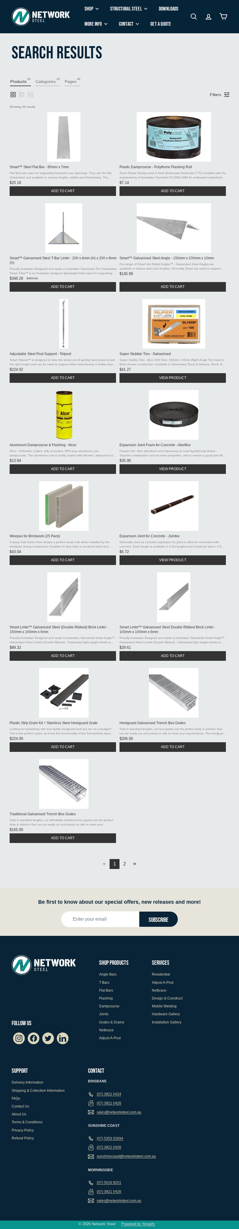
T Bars (104, 983)
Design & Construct (167, 998)
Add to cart (63, 191)
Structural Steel (126, 9)
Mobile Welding (164, 1006)
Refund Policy (23, 1138)
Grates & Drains (111, 1022)
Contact (126, 24)
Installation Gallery (166, 1022)
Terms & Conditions (27, 1122)
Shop (89, 9)
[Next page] (134, 864)
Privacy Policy (23, 1130)
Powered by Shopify (138, 1224)
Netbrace (106, 1030)
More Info (94, 24)
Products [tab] (20, 80)
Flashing (106, 998)
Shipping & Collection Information (38, 1091)
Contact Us (20, 1106)
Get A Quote (160, 24)
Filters (215, 94)
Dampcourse (109, 1006)
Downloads (169, 9)
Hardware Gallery (166, 1014)
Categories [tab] (48, 80)
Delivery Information (27, 1082)
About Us (19, 1114)
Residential (161, 974)
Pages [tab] (72, 80)
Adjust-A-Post (110, 1038)
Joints (103, 1014)
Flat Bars (106, 990)
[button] (13, 94)
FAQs (16, 1098)
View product (172, 378)
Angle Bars (108, 974)
